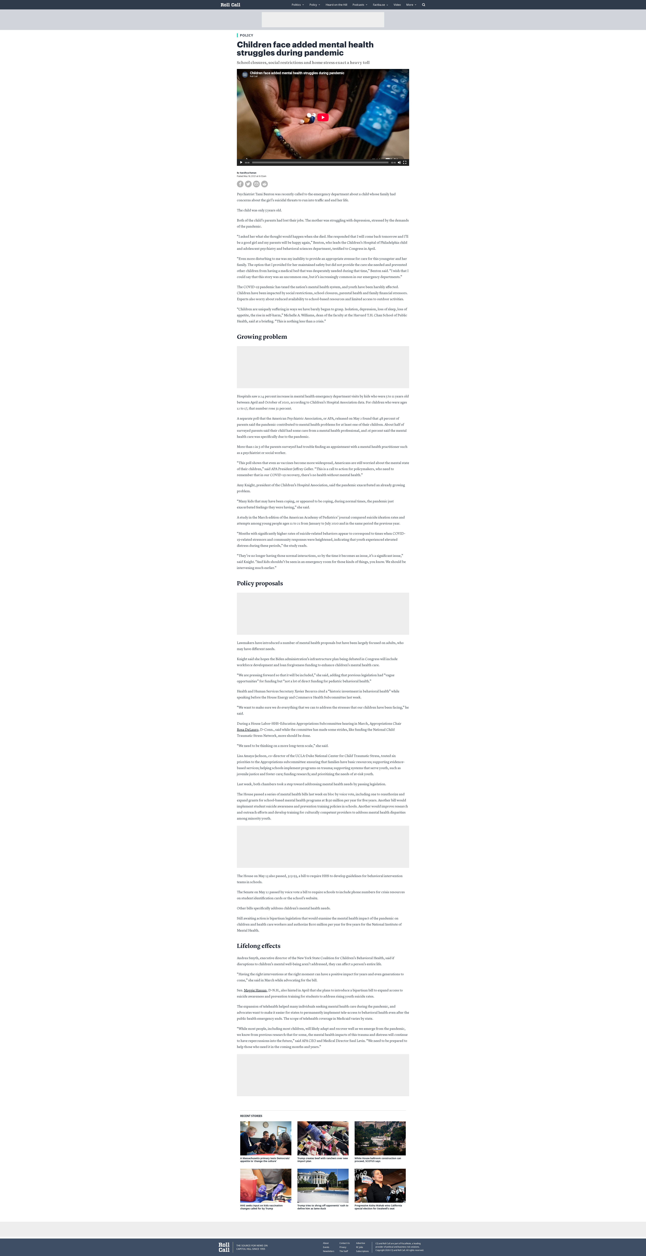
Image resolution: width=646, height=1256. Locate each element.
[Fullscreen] (404, 162)
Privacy (342, 1247)
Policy (246, 35)
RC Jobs (359, 1247)
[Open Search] (423, 4)
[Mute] (399, 162)
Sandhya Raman (248, 173)
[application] (323, 117)
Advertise (360, 1243)
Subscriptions (362, 1251)
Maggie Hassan (255, 990)
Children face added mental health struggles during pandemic (305, 49)
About (326, 1243)
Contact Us (344, 1243)
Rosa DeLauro (247, 730)
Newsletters (328, 1251)
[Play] (241, 162)
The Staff (343, 1251)
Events (326, 1247)
